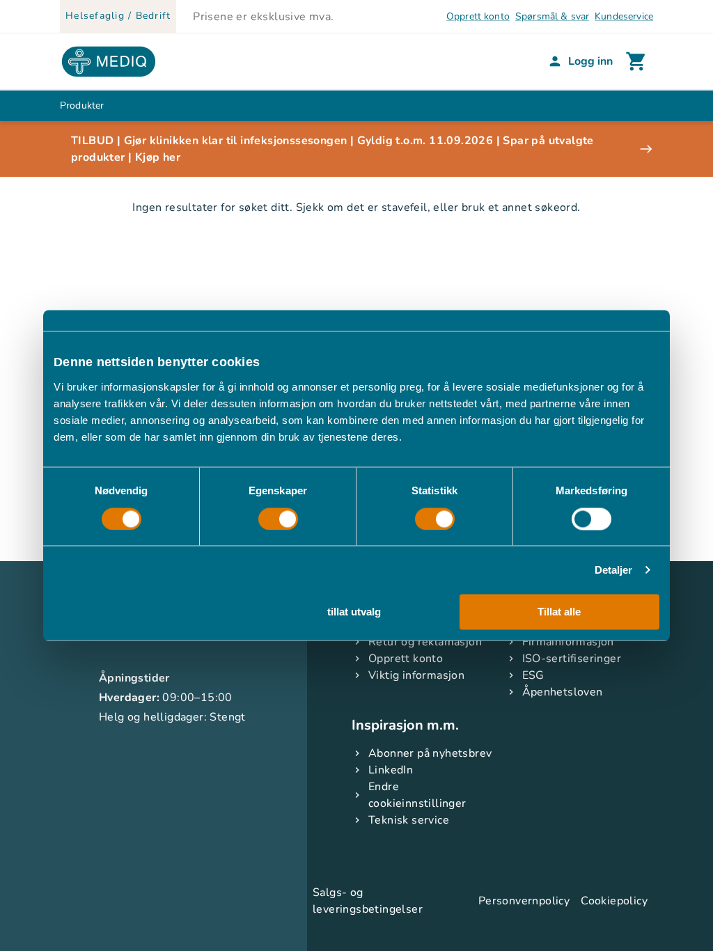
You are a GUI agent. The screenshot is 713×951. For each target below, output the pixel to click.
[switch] (278, 519)
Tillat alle (559, 612)
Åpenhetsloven (562, 692)
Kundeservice (624, 16)
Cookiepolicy (614, 901)
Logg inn (590, 61)
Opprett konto (478, 16)
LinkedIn (390, 770)
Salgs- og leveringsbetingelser (368, 901)
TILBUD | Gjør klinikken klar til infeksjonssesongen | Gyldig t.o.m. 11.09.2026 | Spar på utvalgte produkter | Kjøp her (332, 149)
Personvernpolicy (524, 901)
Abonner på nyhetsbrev (430, 753)
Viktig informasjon (416, 675)
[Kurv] (636, 61)
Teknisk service (408, 820)
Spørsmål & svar (552, 16)
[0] (636, 61)
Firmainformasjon (568, 642)
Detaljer (614, 570)
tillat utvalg (354, 612)
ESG (533, 675)
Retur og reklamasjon (425, 642)
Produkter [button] (82, 105)
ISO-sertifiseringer (572, 658)
